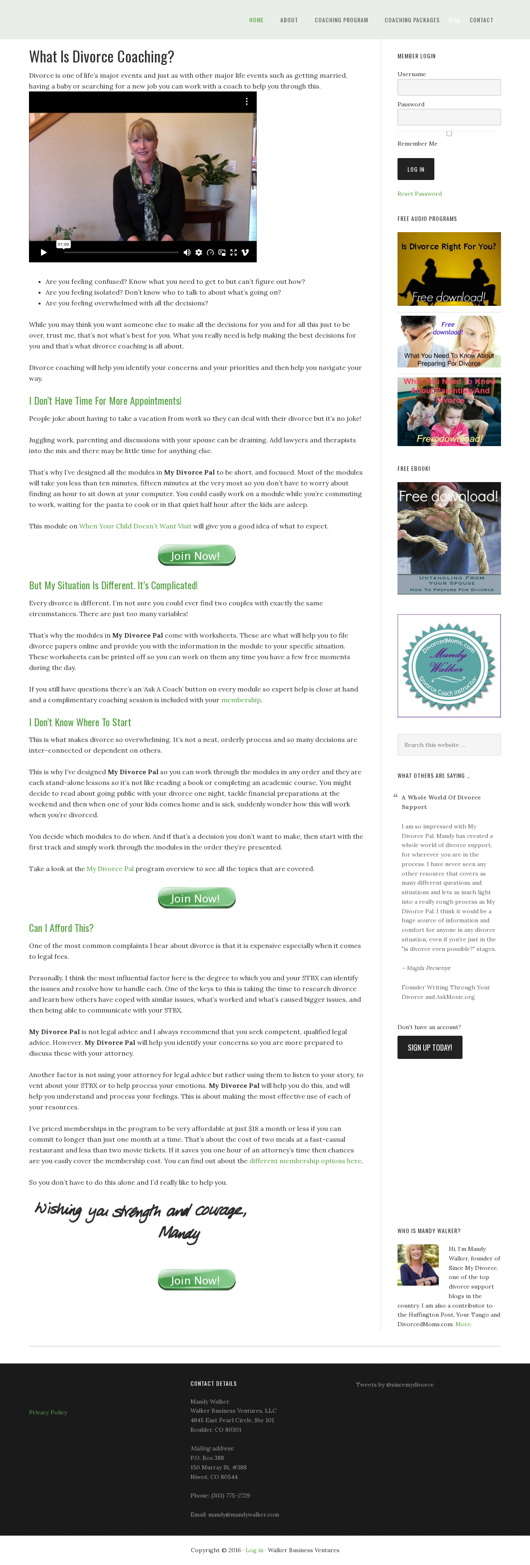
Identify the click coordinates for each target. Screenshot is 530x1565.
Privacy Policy (48, 1412)
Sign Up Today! (430, 1047)
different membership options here (305, 1161)
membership (240, 700)
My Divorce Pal (95, 19)
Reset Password (420, 193)
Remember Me (418, 143)
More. (463, 1324)
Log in (254, 1550)
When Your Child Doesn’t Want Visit (135, 526)
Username (412, 74)
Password (411, 104)
